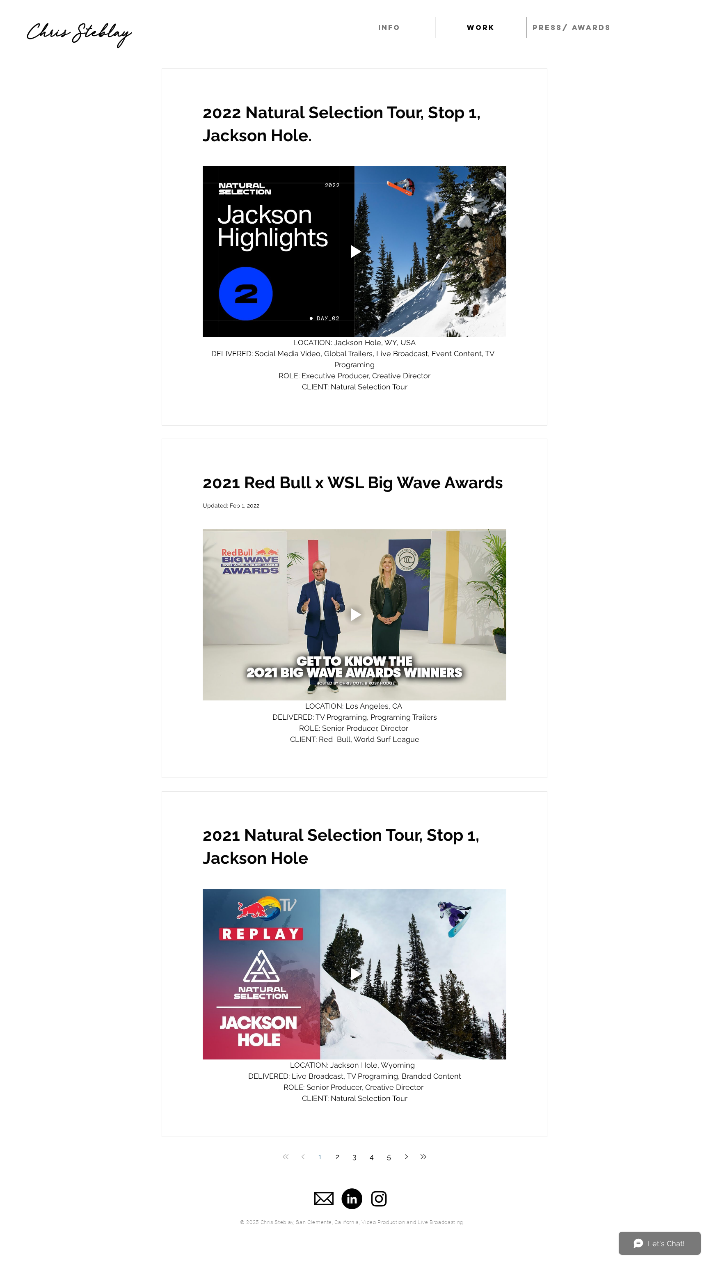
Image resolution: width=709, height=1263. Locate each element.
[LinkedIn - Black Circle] (351, 1198)
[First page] (285, 1156)
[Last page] (423, 1156)
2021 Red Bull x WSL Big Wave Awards (353, 482)
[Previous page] (302, 1156)
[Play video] (354, 251)
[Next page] (406, 1156)
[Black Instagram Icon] (378, 1198)
